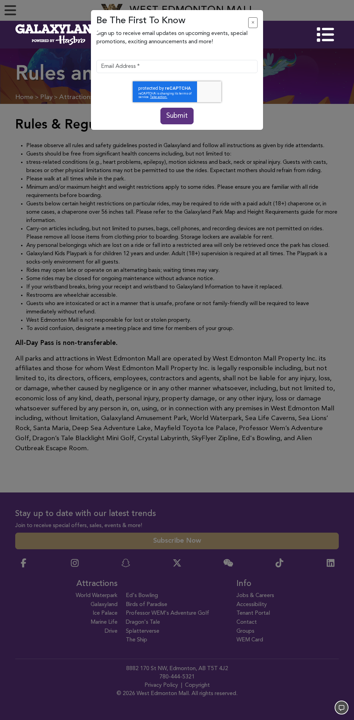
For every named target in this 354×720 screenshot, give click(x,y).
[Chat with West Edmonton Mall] (341, 707)
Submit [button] (177, 116)
